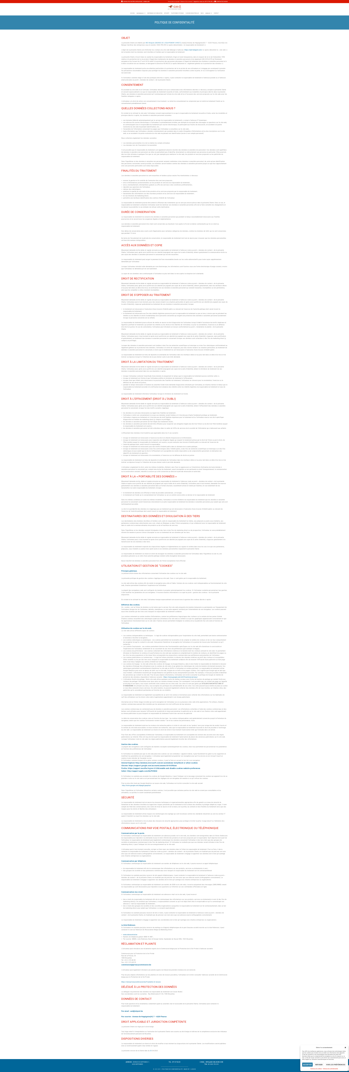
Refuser (319, 1065)
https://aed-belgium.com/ (193, 50)
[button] (345, 1047)
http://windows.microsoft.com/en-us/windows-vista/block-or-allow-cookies (167, 763)
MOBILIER (147, 1)
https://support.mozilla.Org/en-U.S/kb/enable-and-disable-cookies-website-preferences (164, 768)
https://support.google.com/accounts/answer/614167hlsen (153, 766)
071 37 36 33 (176, 1062)
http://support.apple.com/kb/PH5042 (142, 771)
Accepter (307, 1065)
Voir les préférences (335, 1065)
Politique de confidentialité (330, 1068)
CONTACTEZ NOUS (222, 1)
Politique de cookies (316, 1068)
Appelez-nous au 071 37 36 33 (203, 1)
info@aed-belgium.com (214, 1062)
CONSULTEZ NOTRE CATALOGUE (133, 1)
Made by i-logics (190, 1069)
